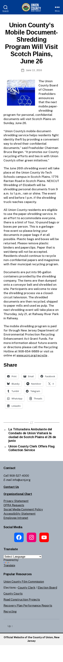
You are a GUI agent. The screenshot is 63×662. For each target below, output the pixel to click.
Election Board (47, 587)
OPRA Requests (14, 505)
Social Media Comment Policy (23, 509)
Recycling (10, 611)
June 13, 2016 (34, 70)
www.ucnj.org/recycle (31, 355)
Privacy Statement (16, 501)
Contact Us (11, 487)
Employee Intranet (16, 518)
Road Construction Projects (22, 599)
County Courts (13, 593)
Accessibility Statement (20, 513)
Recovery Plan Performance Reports (28, 605)
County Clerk (26, 587)
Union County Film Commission (24, 581)
